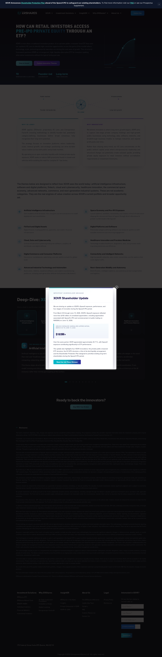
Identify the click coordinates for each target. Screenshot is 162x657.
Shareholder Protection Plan (33, 3)
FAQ (132, 3)
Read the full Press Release (67, 362)
